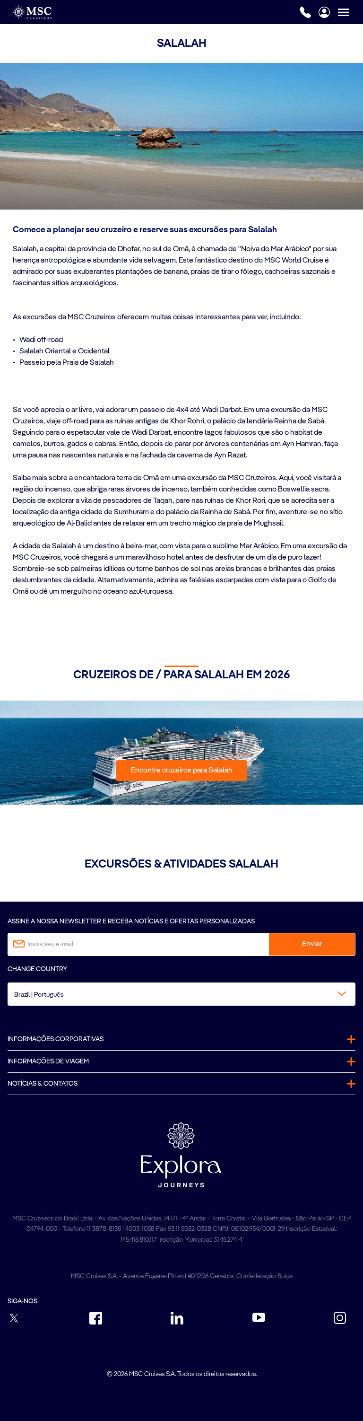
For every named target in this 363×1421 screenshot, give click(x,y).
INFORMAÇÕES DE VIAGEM (48, 1061)
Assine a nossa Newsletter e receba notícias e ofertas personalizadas (131, 921)
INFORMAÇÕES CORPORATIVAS (56, 1039)
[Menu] (350, 12)
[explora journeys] (181, 1155)
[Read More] (13, 375)
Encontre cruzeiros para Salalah (182, 770)
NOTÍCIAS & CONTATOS (43, 1083)
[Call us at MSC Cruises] (305, 12)
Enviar (312, 944)
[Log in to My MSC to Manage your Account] (324, 12)
